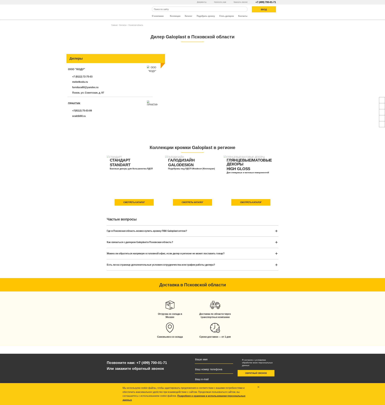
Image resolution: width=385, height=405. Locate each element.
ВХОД (264, 9)
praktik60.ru (79, 116)
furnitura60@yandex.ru (85, 87)
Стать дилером (226, 16)
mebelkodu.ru (80, 82)
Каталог (188, 16)
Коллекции (175, 16)
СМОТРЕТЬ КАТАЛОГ (134, 202)
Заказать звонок (240, 2)
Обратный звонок (256, 373)
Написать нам (220, 2)
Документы (202, 2)
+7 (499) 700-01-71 (266, 2)
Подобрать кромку (206, 16)
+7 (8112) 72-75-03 (82, 76)
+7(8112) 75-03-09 (82, 110)
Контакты (242, 16)
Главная (114, 25)
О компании (158, 16)
